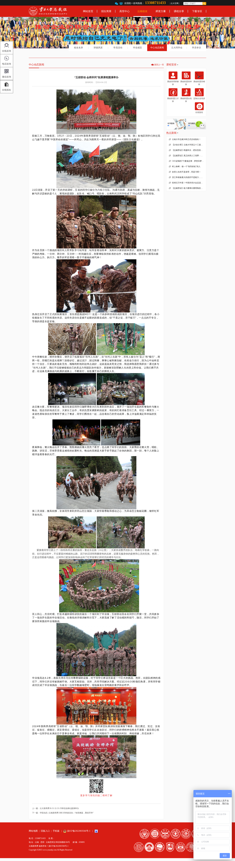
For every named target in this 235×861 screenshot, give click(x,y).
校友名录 (78, 47)
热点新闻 (171, 133)
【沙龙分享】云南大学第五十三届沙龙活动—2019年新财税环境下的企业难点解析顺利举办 (189, 145)
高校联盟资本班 (186, 83)
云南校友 (142, 11)
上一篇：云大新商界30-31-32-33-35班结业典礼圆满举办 (55, 808)
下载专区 (197, 11)
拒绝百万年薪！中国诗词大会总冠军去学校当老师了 (189, 183)
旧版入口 (45, 831)
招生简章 (106, 11)
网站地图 (33, 831)
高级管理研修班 (173, 83)
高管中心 (124, 11)
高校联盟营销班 (199, 83)
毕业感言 (137, 47)
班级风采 (98, 47)
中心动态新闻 (157, 47)
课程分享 (179, 11)
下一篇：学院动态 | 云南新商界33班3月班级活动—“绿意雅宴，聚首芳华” (63, 813)
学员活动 (117, 47)
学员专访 (196, 47)
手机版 (56, 831)
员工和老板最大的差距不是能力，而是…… (189, 177)
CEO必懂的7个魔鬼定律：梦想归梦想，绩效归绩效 (189, 161)
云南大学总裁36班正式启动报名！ (186, 139)
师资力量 (161, 11)
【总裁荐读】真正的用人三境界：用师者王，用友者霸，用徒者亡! (189, 155)
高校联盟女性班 (186, 99)
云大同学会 (176, 47)
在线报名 (199, 112)
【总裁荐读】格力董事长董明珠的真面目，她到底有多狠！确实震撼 (189, 188)
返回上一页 (159, 65)
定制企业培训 (199, 98)
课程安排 (171, 64)
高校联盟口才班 (173, 99)
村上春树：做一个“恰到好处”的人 (186, 166)
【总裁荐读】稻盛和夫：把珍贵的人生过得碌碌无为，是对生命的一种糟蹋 (189, 150)
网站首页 (88, 11)
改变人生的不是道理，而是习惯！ (186, 172)
